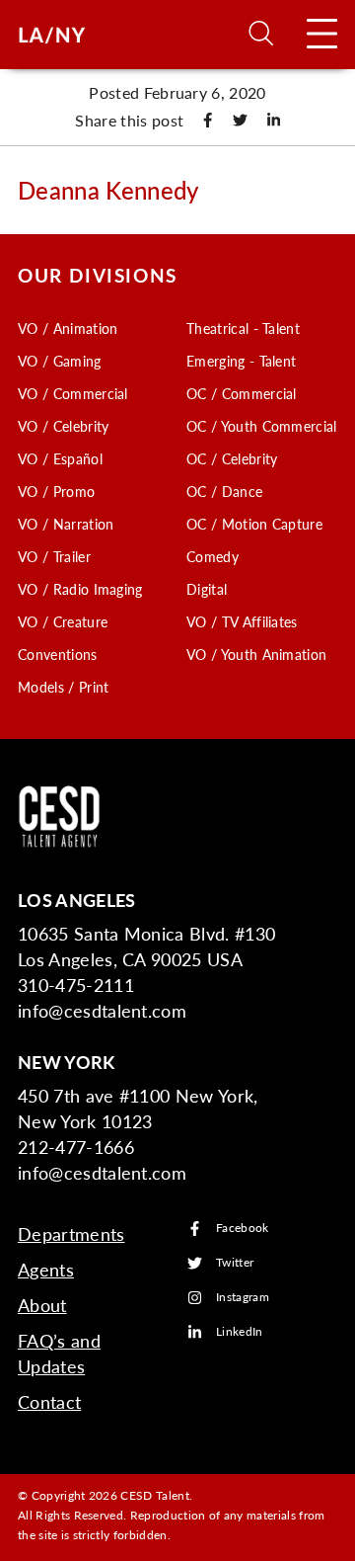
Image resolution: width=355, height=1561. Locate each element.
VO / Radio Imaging (80, 589)
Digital (206, 589)
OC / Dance (224, 491)
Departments (71, 1233)
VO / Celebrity (63, 426)
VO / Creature (62, 621)
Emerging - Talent (241, 360)
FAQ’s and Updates (59, 1353)
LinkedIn (239, 1332)
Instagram (242, 1297)
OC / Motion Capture (254, 524)
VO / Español (60, 458)
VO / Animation (67, 328)
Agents (46, 1269)
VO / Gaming (60, 360)
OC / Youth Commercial (261, 426)
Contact (49, 1401)
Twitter (234, 1263)
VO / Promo (56, 491)
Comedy (212, 556)
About (42, 1304)
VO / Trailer (54, 556)
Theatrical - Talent (243, 328)
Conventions (58, 654)
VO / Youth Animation (256, 654)
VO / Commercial (73, 393)
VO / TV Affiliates (242, 621)
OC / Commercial (241, 393)
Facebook (242, 1228)
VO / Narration (65, 524)
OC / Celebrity (231, 458)
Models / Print (63, 687)
